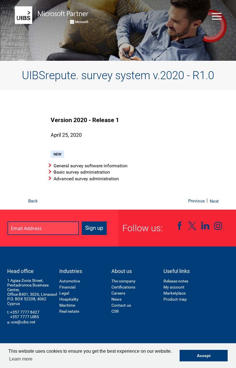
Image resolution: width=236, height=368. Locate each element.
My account (173, 287)
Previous (196, 201)
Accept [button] (204, 355)
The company (123, 281)
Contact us (121, 305)
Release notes (175, 281)
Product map (175, 299)
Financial (67, 287)
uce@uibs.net (23, 322)
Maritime (67, 305)
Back (33, 201)
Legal (64, 293)
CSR (115, 311)
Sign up (94, 228)
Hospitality (69, 299)
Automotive (69, 281)
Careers (118, 293)
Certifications (123, 287)
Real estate (69, 311)
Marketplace (174, 293)
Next (214, 201)
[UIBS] (51, 15)
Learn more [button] (21, 358)
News (116, 299)
